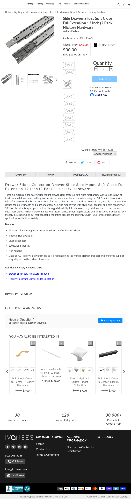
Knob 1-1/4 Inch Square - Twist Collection (80, 382)
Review (50, 174)
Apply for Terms (78, 38)
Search (40, 443)
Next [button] (56, 79)
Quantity (102, 63)
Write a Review (71, 31)
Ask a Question (111, 320)
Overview (21, 174)
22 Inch (69, 132)
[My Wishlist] (32, 343)
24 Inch (69, 139)
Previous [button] (7, 371)
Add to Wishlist (103, 153)
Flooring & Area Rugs (46, 4)
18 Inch (69, 118)
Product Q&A (80, 174)
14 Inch (69, 103)
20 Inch (69, 125)
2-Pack (68, 65)
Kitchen (67, 4)
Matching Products (110, 174)
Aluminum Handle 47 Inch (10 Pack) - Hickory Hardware (51, 372)
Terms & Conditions (47, 454)
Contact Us (43, 449)
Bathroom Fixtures (82, 4)
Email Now (17, 475)
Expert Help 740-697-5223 (98, 149)
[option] (19, 79)
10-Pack (69, 72)
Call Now (17, 461)
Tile (59, 4)
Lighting (30, 4)
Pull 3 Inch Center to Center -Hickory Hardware (108, 382)
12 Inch (69, 96)
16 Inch (69, 110)
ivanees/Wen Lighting (117, 496)
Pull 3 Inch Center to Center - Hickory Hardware (22, 382)
